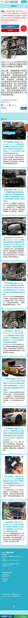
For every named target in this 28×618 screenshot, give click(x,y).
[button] (25, 47)
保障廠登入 (5, 581)
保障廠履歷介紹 (10, 26)
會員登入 (5, 616)
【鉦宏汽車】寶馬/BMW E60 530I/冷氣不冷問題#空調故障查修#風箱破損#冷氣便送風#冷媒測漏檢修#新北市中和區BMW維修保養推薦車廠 (13, 526)
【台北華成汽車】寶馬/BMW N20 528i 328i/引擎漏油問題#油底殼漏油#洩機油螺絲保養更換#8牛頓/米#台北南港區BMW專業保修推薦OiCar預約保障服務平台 (14, 242)
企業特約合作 (5, 574)
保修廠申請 (5, 579)
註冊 (10, 616)
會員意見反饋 (5, 576)
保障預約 (10, 30)
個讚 (6, 105)
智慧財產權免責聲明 (7, 572)
